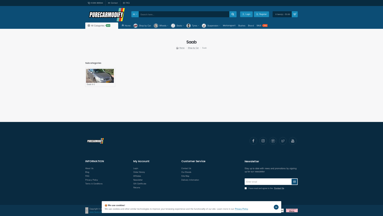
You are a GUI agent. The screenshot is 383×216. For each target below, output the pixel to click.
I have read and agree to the (265, 188)
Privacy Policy (241, 208)
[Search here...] (233, 14)
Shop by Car (193, 47)
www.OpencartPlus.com (99, 211)
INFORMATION (94, 161)
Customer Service (193, 161)
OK (276, 207)
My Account (141, 161)
